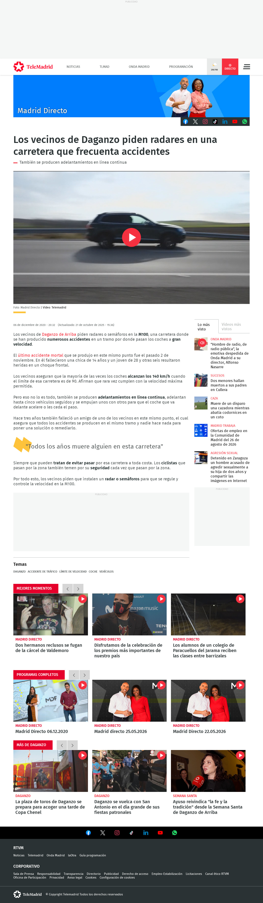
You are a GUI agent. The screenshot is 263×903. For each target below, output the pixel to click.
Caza (214, 398)
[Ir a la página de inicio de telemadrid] (33, 67)
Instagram (205, 121)
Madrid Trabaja (223, 425)
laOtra (72, 855)
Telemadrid (35, 855)
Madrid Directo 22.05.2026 (208, 701)
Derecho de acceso (135, 873)
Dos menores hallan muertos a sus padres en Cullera (200, 380)
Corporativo (26, 866)
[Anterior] (67, 588)
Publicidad (111, 873)
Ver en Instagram (117, 833)
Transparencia (73, 873)
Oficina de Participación (29, 877)
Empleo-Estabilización (167, 873)
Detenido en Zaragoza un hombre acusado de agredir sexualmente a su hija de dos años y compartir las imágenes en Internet (200, 457)
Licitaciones (194, 873)
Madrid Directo (28, 639)
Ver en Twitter (103, 833)
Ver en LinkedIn (146, 833)
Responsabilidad (48, 873)
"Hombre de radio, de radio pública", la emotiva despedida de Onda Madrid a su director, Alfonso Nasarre (200, 343)
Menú (246, 67)
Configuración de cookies (117, 877)
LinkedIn (225, 121)
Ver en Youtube (160, 833)
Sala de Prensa (23, 873)
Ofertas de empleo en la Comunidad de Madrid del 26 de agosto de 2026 (200, 430)
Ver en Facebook (88, 833)
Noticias (73, 66)
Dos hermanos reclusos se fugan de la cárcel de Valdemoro (50, 614)
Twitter (195, 121)
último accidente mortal (40, 355)
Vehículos (106, 571)
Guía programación (93, 855)
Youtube (235, 121)
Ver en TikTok (131, 833)
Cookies (90, 877)
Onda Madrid (139, 66)
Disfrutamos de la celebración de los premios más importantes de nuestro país (129, 614)
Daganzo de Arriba (59, 334)
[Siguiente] (78, 588)
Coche (93, 571)
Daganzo (19, 571)
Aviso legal (74, 877)
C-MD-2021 (131, 96)
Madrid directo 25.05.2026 (129, 701)
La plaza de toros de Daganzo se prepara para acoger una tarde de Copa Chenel (50, 771)
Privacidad (57, 877)
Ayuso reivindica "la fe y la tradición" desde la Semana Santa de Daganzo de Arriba (208, 771)
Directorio (94, 873)
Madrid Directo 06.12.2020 (50, 701)
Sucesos (217, 375)
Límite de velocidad (73, 571)
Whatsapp (245, 121)
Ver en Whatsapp (175, 833)
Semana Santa (185, 796)
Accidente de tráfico (42, 571)
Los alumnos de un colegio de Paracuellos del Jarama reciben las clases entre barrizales (208, 614)
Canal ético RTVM (217, 873)
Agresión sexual (224, 453)
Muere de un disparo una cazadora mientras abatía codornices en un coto (200, 403)
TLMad (104, 66)
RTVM (18, 848)
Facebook (185, 121)
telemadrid (27, 894)
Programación (181, 66)
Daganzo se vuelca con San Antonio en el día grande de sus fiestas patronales (129, 771)
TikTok (215, 121)
